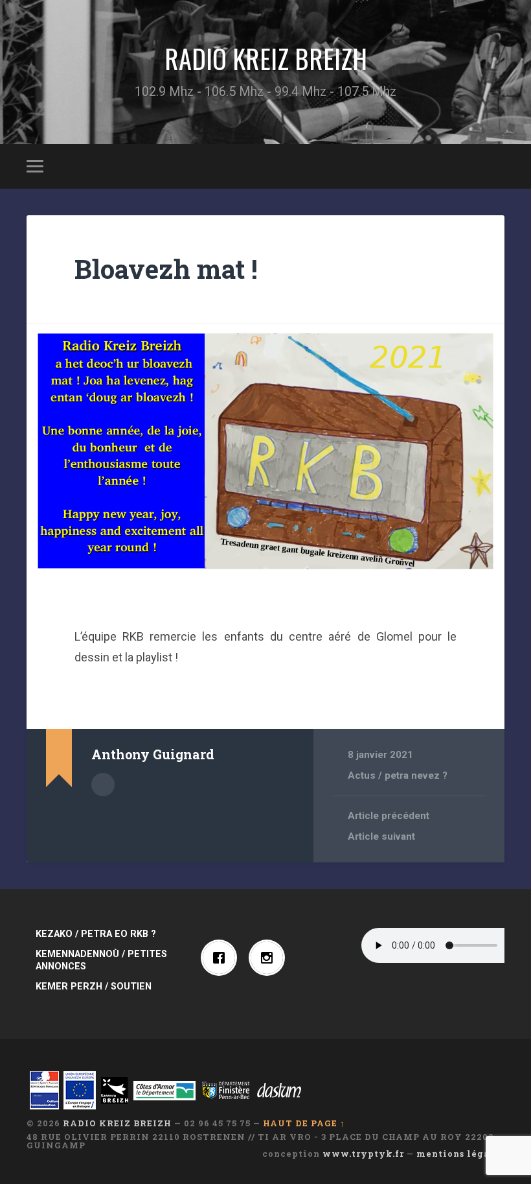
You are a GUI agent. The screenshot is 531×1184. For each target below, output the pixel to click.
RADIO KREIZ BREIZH (265, 58)
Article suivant (381, 836)
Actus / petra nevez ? (397, 775)
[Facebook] (222, 957)
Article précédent (388, 816)
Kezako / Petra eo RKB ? (96, 934)
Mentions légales (460, 1153)
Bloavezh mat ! (166, 269)
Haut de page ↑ (304, 1123)
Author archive (103, 784)
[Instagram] (270, 957)
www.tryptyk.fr (363, 1153)
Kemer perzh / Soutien (94, 986)
